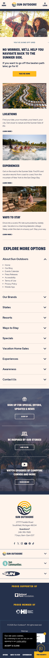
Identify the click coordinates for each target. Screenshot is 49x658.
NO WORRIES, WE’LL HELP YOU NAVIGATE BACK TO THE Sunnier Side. (23, 53)
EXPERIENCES (11, 165)
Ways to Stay (11, 328)
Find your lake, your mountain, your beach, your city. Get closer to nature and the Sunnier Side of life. (23, 122)
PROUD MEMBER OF (24, 605)
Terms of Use (10, 280)
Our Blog (9, 268)
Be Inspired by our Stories (24, 439)
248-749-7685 (24, 532)
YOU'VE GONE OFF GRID (24, 42)
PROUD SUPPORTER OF (24, 586)
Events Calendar (12, 271)
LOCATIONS (10, 114)
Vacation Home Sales (16, 348)
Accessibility (10, 277)
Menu (4, 5)
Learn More (7, 131)
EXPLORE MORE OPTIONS (24, 249)
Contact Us (9, 379)
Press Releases (11, 274)
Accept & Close (12, 646)
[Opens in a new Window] (24, 595)
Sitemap (24, 631)
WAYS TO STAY (11, 217)
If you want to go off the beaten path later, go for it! (23, 65)
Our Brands (10, 297)
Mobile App (10, 287)
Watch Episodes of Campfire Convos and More (24, 472)
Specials (8, 338)
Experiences (10, 359)
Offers (5, 655)
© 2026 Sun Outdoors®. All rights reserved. (24, 625)
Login (45, 5)
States (7, 307)
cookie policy (21, 641)
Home (7, 265)
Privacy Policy (11, 284)
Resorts (7, 317)
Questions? (24, 529)
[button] (24, 416)
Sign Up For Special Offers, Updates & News (24, 407)
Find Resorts (41, 655)
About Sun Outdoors (15, 259)
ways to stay (15, 655)
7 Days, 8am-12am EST (24, 535)
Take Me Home (24, 74)
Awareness (9, 369)
